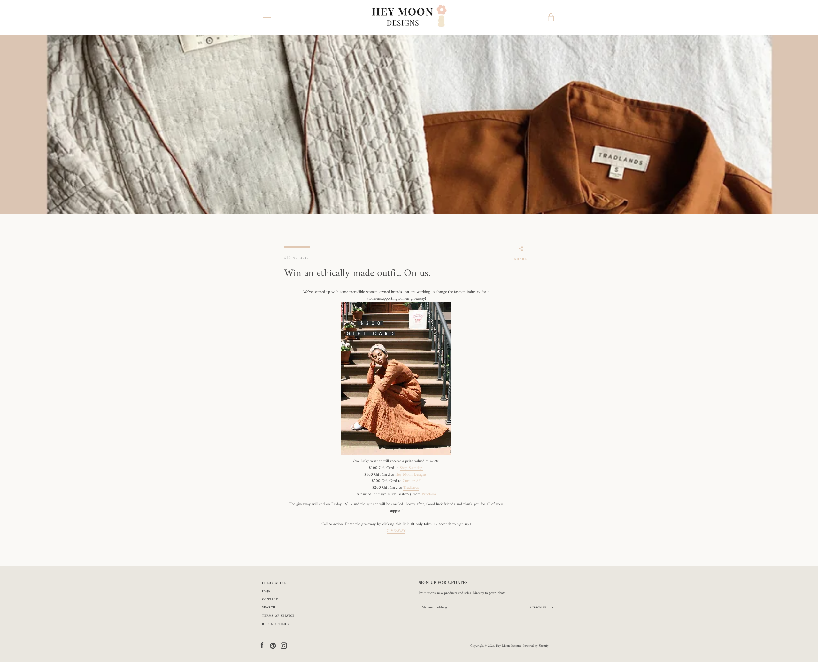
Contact (270, 599)
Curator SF (412, 481)
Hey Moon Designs (411, 474)
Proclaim (429, 494)
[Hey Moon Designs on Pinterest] (273, 645)
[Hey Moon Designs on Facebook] (262, 645)
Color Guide (274, 583)
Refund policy (275, 624)
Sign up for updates (443, 583)
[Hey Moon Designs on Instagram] (284, 645)
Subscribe (538, 607)
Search (268, 607)
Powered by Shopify (536, 646)
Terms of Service (278, 616)
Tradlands (411, 487)
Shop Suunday (411, 467)
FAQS (266, 591)
